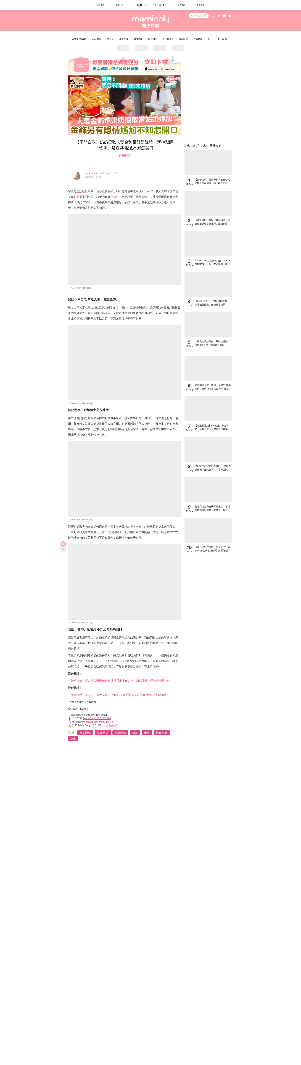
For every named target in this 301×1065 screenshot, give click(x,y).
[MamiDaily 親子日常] (150, 21)
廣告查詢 (181, 5)
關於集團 (101, 5)
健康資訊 (138, 39)
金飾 (147, 732)
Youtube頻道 (109, 725)
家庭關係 (152, 39)
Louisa (93, 173)
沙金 (73, 738)
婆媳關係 (102, 732)
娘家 (79, 191)
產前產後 (123, 39)
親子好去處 (168, 39)
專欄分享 (183, 39)
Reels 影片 (223, 39)
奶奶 (76, 196)
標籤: (72, 732)
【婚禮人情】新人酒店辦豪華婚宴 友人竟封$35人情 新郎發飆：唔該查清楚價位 (119, 680)
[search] (213, 15)
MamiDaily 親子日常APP (97, 718)
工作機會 (200, 5)
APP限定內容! (79, 39)
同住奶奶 (161, 732)
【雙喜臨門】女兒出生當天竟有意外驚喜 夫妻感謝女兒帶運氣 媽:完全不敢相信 (117, 694)
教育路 (110, 39)
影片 (210, 39)
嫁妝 (116, 196)
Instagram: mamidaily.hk (100, 721)
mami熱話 (96, 39)
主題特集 (198, 39)
